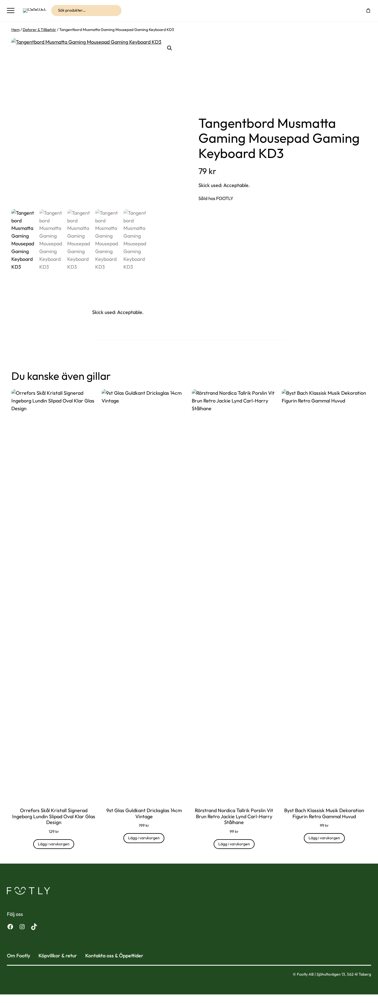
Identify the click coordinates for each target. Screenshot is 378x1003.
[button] (170, 48)
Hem (15, 29)
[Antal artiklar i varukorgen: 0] (368, 10)
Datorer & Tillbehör (39, 29)
